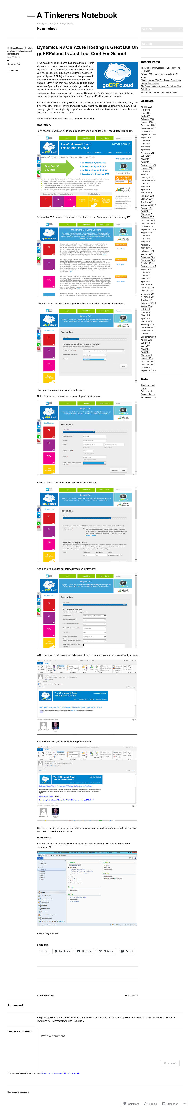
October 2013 (147, 333)
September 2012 (148, 370)
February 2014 (147, 324)
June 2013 (145, 345)
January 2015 (147, 290)
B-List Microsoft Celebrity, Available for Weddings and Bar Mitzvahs (20, 50)
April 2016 (145, 244)
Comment (170, 1063)
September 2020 (148, 164)
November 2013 (148, 330)
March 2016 (146, 247)
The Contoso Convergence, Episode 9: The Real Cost (160, 69)
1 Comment (12, 70)
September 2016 (148, 229)
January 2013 (147, 357)
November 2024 (148, 152)
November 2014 (148, 296)
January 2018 (147, 198)
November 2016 (148, 223)
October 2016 (147, 226)
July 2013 (145, 342)
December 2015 (148, 256)
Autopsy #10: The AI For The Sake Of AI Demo (159, 75)
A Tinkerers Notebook (77, 14)
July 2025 (145, 140)
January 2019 (147, 177)
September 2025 (148, 134)
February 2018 (147, 195)
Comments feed (148, 394)
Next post (131, 995)
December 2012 (148, 361)
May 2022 (145, 158)
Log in (143, 387)
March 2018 (146, 192)
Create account (148, 384)
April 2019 (145, 174)
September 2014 (148, 302)
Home (41, 28)
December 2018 (148, 180)
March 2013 (146, 355)
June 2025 (145, 143)
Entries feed (146, 391)
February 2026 (147, 118)
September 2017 (148, 204)
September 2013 (148, 336)
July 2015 (145, 272)
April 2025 (145, 149)
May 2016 (145, 241)
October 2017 (147, 201)
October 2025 (147, 131)
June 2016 (145, 238)
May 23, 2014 (13, 57)
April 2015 (145, 281)
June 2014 (145, 312)
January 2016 (147, 253)
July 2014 (145, 308)
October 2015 (147, 263)
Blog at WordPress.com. (18, 1091)
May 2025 (145, 146)
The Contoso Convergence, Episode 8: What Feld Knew (161, 88)
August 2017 (146, 207)
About (52, 28)
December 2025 (148, 125)
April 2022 (145, 161)
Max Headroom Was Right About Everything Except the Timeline (161, 81)
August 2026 (146, 106)
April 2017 (145, 210)
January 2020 (147, 167)
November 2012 (148, 364)
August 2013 (146, 339)
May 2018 (145, 186)
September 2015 (148, 266)
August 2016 (146, 232)
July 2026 (145, 109)
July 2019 (145, 171)
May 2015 (145, 278)
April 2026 (145, 115)
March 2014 (146, 321)
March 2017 (146, 214)
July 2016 (145, 235)
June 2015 (145, 275)
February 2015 (147, 287)
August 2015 (146, 269)
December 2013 (148, 327)
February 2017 (147, 216)
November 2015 (148, 259)
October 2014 (147, 299)
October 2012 (147, 367)
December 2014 (148, 293)
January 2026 (147, 122)
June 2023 (145, 155)
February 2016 (147, 250)
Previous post (46, 995)
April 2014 (145, 318)
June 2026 (145, 112)
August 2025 (146, 137)
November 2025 (148, 128)
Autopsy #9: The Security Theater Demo (159, 92)
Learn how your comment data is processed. (60, 1073)
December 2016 (148, 220)
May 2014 (145, 315)
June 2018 (145, 183)
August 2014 (146, 305)
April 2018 (145, 189)
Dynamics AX (13, 63)
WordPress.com (148, 397)
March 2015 (146, 284)
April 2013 (145, 351)
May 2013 (145, 348)
